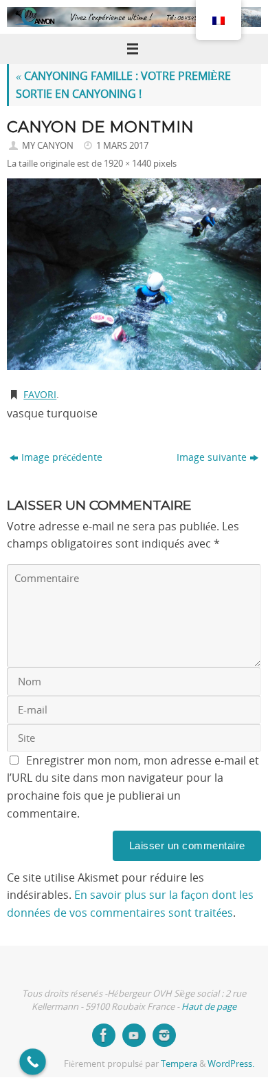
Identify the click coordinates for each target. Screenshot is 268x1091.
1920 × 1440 (127, 163)
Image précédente (61, 457)
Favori (39, 394)
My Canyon (48, 145)
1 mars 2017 (122, 145)
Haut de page (208, 1006)
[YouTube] (134, 1035)
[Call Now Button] (32, 1061)
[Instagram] (164, 1035)
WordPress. (231, 1063)
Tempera (179, 1063)
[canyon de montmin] (134, 274)
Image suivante (212, 457)
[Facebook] (103, 1035)
